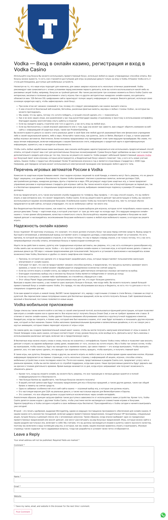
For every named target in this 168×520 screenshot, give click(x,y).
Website (17, 496)
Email (17, 486)
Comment (19, 445)
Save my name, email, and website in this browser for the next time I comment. (53, 506)
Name (17, 476)
